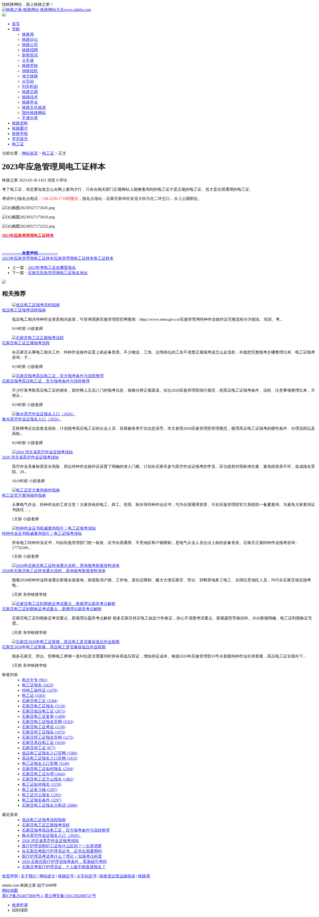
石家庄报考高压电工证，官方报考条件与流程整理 (46, 381)
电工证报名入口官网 (45, 763)
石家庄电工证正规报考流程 (26, 343)
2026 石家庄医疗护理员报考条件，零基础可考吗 (64, 861)
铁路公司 (30, 45)
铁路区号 (66, 876)
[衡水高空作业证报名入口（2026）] (44, 414)
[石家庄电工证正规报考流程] (38, 338)
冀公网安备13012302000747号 (70, 896)
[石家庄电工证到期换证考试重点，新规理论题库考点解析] (64, 604)
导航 (16, 29)
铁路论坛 (30, 39)
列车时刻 (30, 86)
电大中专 (34, 680)
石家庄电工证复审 (43, 716)
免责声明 (10, 876)
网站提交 (47, 876)
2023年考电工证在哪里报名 (52, 267)
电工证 (18, 144)
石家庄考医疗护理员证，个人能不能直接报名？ (64, 867)
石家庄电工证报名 (43, 706)
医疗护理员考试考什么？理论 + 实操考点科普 (62, 856)
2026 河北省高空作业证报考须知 (30, 457)
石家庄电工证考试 (43, 727)
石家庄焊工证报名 (43, 732)
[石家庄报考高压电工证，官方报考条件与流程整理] (58, 376)
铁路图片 (20, 128)
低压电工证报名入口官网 (49, 753)
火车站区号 (87, 876)
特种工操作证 (39, 690)
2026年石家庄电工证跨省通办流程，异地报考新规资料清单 (54, 571)
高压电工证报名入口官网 (49, 758)
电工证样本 (104, 258)
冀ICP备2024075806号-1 (22, 896)
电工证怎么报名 (41, 795)
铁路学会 (30, 102)
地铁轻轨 (30, 71)
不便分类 (30, 118)
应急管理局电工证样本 (74, 258)
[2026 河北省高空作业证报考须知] (42, 452)
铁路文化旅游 (34, 107)
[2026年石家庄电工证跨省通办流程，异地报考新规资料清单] (66, 565)
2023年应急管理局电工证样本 (28, 258)
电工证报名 (37, 685)
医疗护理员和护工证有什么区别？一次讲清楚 (62, 846)
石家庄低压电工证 (43, 711)
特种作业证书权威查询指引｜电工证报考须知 (42, 533)
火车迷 (28, 60)
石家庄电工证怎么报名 (47, 779)
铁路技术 (30, 97)
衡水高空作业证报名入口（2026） (32, 419)
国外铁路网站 (34, 113)
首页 (16, 24)
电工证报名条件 (41, 800)
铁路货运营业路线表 (117, 876)
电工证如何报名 (41, 784)
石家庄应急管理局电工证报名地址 (58, 273)
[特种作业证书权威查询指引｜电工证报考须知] (54, 528)
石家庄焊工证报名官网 (47, 737)
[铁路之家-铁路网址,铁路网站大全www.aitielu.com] (46, 9)
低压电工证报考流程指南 (24, 310)
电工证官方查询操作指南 (24, 495)
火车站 (28, 81)
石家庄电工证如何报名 (47, 769)
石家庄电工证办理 (43, 774)
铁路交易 (30, 92)
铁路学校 (30, 65)
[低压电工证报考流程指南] (36, 305)
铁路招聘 (30, 50)
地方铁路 (30, 76)
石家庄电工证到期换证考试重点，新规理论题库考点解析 (52, 609)
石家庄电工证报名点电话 (49, 805)
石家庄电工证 (39, 701)
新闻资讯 (30, 55)
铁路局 (28, 34)
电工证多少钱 (39, 790)
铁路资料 (20, 123)
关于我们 (29, 876)
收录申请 (20, 905)
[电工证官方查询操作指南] (36, 490)
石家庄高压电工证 (43, 742)
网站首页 (30, 153)
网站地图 (10, 890)
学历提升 (20, 139)
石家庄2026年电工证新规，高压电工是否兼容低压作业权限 (54, 647)
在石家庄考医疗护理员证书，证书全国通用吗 (62, 851)
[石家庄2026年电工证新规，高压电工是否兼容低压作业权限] (66, 642)
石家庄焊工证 (38, 748)
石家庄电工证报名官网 (47, 722)
